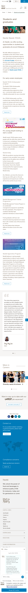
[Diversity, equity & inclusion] (14, 376)
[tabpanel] (14, 321)
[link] (19, 404)
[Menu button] (25, 8)
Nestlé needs (15, 70)
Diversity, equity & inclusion (12, 384)
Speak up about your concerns (11, 463)
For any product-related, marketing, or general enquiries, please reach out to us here (12, 428)
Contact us (24, 1)
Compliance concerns (11, 459)
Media (4, 523)
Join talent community (13, 404)
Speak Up (6, 466)
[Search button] (22, 7)
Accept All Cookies (14, 590)
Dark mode (4, 1)
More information (12, 587)
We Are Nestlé (6, 528)
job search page (9, 60)
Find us (4, 517)
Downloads (14, 532)
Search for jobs (6, 521)
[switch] (9, 1)
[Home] (9, 7)
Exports (5, 519)
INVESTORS (14, 538)
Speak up (5, 526)
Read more (7, 112)
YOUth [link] (19, 70)
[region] (14, 583)
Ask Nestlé (5, 513)
